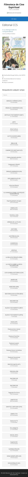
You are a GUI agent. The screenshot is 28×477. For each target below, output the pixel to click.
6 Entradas (14, 101)
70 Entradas (14, 442)
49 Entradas (14, 237)
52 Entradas (14, 258)
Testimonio (5, 80)
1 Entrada (14, 315)
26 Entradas (14, 301)
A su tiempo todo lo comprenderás (9, 31)
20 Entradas (14, 108)
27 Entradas (14, 122)
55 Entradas (14, 322)
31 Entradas (14, 251)
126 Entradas (14, 129)
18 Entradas (14, 229)
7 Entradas (14, 386)
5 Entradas (14, 421)
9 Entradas (14, 294)
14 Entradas (14, 372)
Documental (7, 78)
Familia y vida (18, 75)
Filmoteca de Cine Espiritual (14, 6)
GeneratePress (14, 474)
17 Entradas (14, 194)
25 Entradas (14, 407)
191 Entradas (14, 165)
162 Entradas (14, 215)
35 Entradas (14, 186)
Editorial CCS (13, 78)
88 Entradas (14, 158)
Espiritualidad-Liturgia (9, 75)
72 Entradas (14, 308)
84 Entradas (14, 400)
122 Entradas (14, 449)
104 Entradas (14, 144)
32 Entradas (14, 464)
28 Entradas (14, 358)
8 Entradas (14, 151)
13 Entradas (14, 273)
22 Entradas (14, 287)
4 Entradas (14, 136)
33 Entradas (14, 280)
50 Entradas (14, 414)
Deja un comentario (8, 82)
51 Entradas (14, 115)
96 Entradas (14, 179)
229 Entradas (14, 201)
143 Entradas (14, 393)
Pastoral (18, 78)
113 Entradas (14, 337)
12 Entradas (14, 266)
